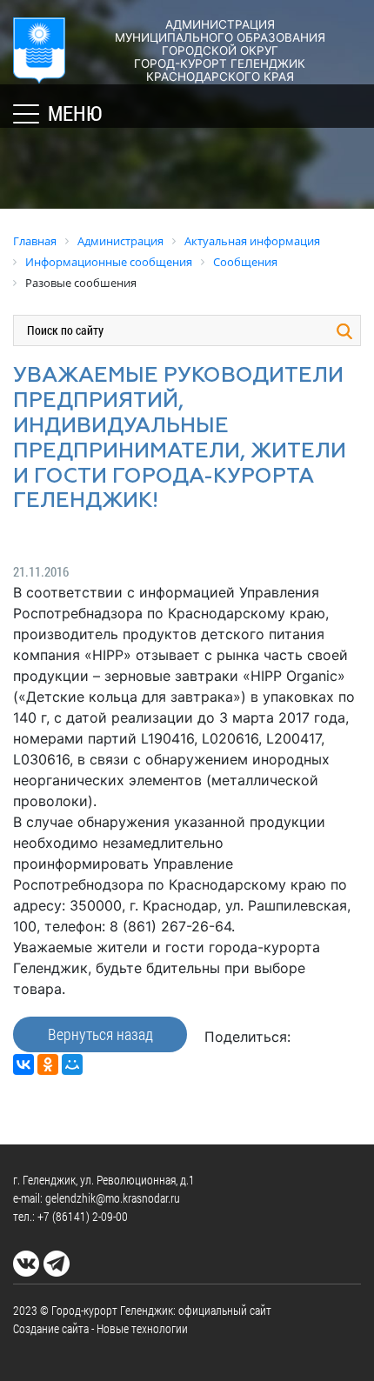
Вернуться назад (100, 1034)
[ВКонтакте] (23, 1064)
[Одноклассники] (47, 1064)
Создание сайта (51, 1328)
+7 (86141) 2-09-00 (82, 1216)
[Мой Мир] (72, 1064)
